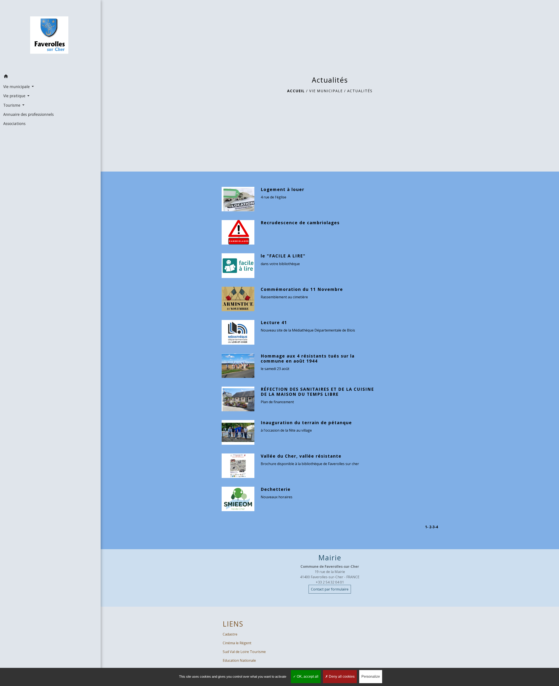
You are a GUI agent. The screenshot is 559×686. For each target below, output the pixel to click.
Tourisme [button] (12, 105)
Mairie (329, 558)
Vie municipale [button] (17, 86)
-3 (433, 526)
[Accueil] (50, 36)
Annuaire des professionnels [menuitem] (28, 114)
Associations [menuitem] (14, 123)
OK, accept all (307, 676)
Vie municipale (326, 91)
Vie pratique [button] (14, 95)
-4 (436, 526)
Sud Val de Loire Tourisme (244, 651)
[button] (50, 77)
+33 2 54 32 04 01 (330, 582)
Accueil (296, 91)
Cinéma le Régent (237, 643)
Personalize (370, 676)
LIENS (233, 624)
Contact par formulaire (330, 589)
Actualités (360, 91)
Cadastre (230, 634)
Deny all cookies (341, 676)
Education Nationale (239, 660)
